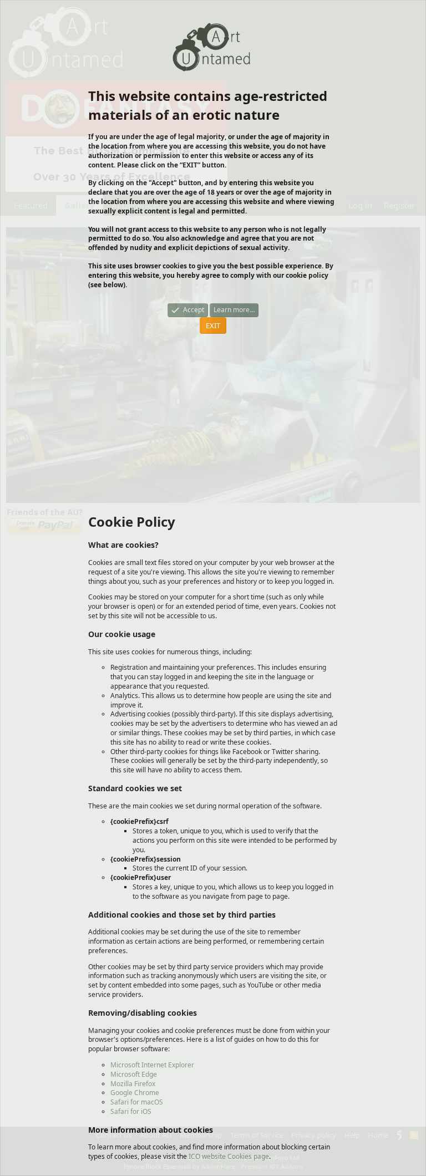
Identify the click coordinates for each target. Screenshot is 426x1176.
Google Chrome (134, 1092)
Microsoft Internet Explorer (152, 1065)
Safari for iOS (130, 1111)
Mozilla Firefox (132, 1083)
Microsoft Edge (133, 1074)
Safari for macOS (136, 1102)
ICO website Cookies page (229, 1156)
